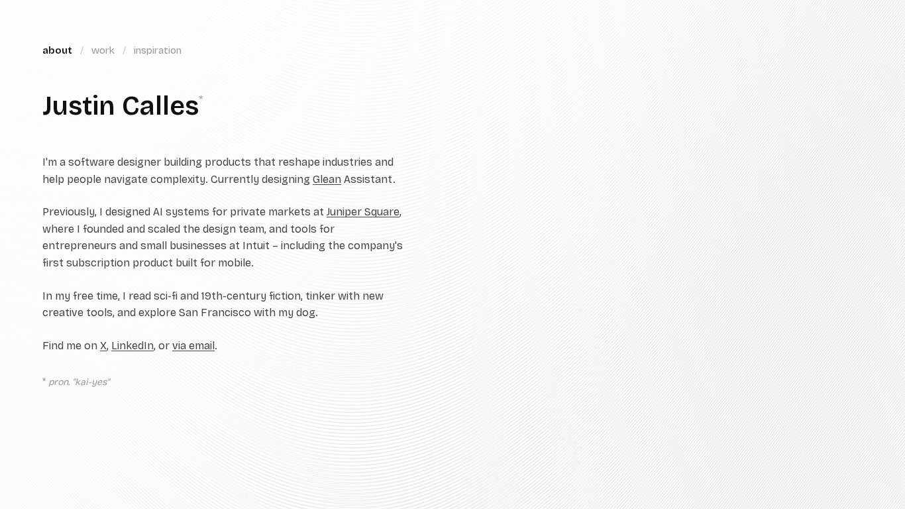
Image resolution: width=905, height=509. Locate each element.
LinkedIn (132, 345)
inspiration (158, 50)
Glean (327, 179)
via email (193, 345)
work (103, 50)
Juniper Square (363, 211)
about (57, 50)
